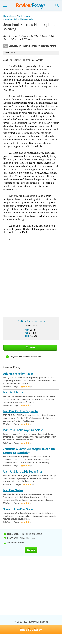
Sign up (31, 549)
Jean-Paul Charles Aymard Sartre (23, 430)
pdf (26, 332)
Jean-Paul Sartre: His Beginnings (22, 471)
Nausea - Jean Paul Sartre (18, 509)
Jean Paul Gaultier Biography (20, 411)
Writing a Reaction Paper (18, 373)
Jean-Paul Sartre (13, 392)
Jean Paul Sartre (13, 490)
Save (32, 347)
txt (27, 329)
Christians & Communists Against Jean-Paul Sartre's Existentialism (29, 450)
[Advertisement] (31, 274)
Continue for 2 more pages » (31, 321)
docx (26, 335)
